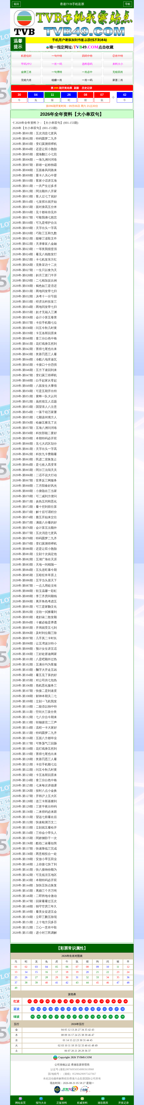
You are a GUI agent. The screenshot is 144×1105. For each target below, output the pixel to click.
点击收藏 (105, 47)
